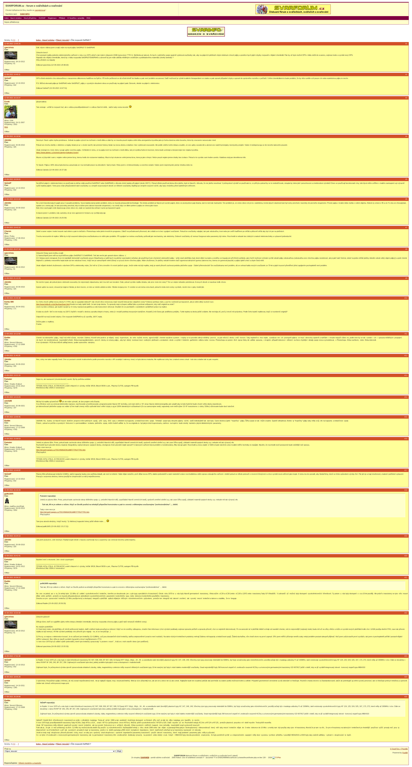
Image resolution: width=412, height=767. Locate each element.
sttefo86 (8, 401)
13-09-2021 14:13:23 (12, 397)
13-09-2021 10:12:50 (12, 334)
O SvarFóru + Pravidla (399, 749)
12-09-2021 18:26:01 (12, 179)
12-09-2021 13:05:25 (12, 44)
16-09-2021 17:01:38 (12, 656)
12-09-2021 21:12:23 (12, 278)
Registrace (52, 18)
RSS (88, 18)
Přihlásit (62, 18)
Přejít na (7, 749)
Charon (7, 231)
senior (7, 681)
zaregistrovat (40, 10)
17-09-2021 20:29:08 (12, 697)
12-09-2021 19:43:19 (12, 227)
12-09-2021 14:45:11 (12, 74)
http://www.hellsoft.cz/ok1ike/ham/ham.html (53, 304)
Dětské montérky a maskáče (30, 763)
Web (6, 127)
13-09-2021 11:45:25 (12, 355)
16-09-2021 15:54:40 (12, 613)
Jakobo (7, 140)
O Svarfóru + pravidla (75, 18)
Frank (7, 102)
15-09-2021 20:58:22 (12, 577)
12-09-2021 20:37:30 (12, 249)
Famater (8, 379)
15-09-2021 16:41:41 (12, 556)
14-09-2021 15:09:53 (12, 439)
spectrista (9, 47)
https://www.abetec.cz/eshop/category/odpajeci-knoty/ (57, 152)
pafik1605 (8, 494)
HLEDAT (42, 18)
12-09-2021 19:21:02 (12, 199)
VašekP (7, 78)
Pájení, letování (62, 40)
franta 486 (9, 302)
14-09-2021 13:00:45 (12, 417)
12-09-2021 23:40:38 (12, 298)
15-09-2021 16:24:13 (12, 536)
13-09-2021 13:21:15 (12, 375)
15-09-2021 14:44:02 (12, 470)
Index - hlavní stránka (12, 18)
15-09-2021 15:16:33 (12, 490)
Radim (7, 337)
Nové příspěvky (30, 18)
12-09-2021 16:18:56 (12, 136)
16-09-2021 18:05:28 (12, 677)
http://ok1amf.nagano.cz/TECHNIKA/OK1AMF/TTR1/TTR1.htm (60, 450)
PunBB (405, 753)
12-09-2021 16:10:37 (12, 98)
